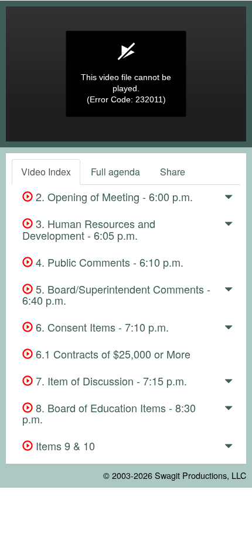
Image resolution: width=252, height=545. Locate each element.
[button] (228, 199)
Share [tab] (172, 171)
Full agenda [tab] (115, 171)
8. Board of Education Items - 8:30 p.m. (109, 413)
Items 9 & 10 (64, 445)
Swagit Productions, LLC (200, 475)
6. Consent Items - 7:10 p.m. (101, 326)
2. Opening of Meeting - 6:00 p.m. (113, 196)
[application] (126, 74)
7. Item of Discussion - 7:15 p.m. (110, 380)
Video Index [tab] (46, 171)
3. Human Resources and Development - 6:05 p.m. (88, 229)
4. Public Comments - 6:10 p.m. (108, 262)
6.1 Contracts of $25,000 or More (111, 353)
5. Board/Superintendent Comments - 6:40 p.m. (116, 294)
